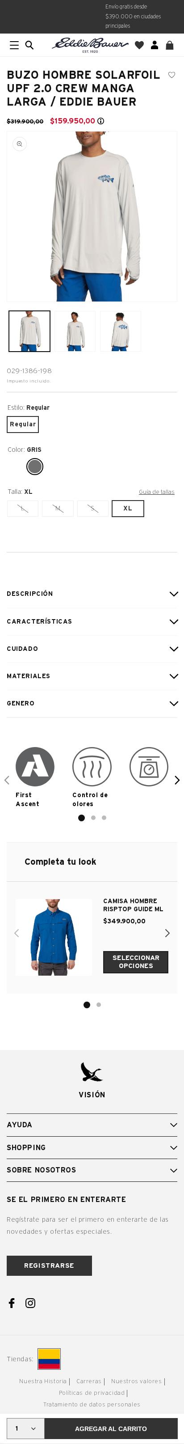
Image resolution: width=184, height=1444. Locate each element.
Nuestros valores (136, 1382)
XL (128, 508)
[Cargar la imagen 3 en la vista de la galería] (120, 331)
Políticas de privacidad (92, 1393)
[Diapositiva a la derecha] (177, 780)
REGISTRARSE (49, 1265)
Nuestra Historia (43, 1382)
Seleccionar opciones (136, 962)
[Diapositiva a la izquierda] (6, 780)
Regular (23, 424)
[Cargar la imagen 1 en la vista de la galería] (29, 331)
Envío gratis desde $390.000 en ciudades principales (133, 16)
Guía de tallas (157, 492)
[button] (29, 45)
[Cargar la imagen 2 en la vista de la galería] (75, 331)
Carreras (89, 1382)
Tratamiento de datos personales (92, 1405)
